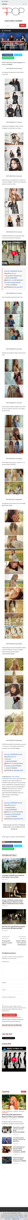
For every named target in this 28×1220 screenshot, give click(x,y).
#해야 (8, 278)
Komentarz (6, 961)
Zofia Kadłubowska (13, 47)
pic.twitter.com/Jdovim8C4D (12, 282)
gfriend (8, 841)
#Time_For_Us (12, 273)
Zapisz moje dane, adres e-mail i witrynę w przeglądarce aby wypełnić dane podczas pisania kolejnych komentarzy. (14, 1009)
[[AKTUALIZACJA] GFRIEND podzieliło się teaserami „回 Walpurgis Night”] (14, 924)
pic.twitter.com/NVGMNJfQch (12, 766)
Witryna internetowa (9, 997)
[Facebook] (23, 4)
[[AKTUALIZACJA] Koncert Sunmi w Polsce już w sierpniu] (14, 1102)
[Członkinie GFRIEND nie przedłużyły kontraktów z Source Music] (14, 873)
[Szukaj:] (15, 25)
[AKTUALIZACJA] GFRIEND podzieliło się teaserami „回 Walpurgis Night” (13, 927)
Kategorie (7, 30)
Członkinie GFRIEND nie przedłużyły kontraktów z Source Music (13, 876)
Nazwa (4, 982)
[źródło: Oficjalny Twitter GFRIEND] (14, 85)
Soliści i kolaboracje (7, 1111)
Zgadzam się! (15, 1218)
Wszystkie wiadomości (18, 41)
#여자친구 (7, 271)
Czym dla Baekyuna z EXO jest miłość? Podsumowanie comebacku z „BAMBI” (19, 1149)
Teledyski (15, 1111)
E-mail (4, 990)
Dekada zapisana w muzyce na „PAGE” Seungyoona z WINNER (19, 1159)
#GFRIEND (14, 271)
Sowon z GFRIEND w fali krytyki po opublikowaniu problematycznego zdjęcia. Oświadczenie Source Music (13, 901)
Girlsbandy (9, 41)
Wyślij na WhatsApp (8, 57)
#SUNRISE (13, 278)
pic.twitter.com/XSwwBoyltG (12, 814)
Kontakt (6, 1)
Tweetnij (19, 54)
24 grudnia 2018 (18, 770)
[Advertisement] (6, 1081)
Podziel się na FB (8, 54)
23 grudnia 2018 (18, 819)
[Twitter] (25, 4)
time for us (18, 841)
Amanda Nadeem (13, 1119)
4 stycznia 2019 (18, 287)
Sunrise (13, 841)
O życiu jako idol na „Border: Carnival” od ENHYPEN (19, 1139)
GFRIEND (4, 41)
